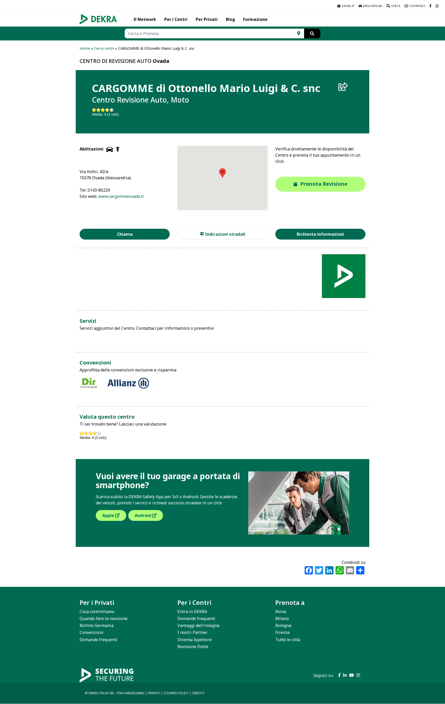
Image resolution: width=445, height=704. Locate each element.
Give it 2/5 (98, 110)
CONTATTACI (416, 6)
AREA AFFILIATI (372, 6)
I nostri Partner (192, 632)
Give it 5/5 (111, 110)
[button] (222, 173)
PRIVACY (154, 693)
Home (85, 48)
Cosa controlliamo (97, 611)
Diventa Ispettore (194, 639)
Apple (108, 515)
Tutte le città (287, 639)
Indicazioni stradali (224, 234)
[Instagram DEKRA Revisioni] (437, 6)
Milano (282, 618)
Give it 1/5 (94, 110)
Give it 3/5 (103, 110)
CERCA (395, 6)
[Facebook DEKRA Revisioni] (430, 6)
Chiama (125, 234)
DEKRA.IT (347, 6)
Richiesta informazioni (320, 234)
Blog (230, 19)
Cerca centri (104, 48)
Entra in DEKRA (192, 611)
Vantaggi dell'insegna (198, 625)
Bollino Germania (97, 625)
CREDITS (198, 693)
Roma (280, 611)
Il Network (144, 19)
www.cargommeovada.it (121, 196)
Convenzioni (92, 632)
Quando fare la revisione (103, 618)
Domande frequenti (98, 639)
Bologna (283, 625)
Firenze (282, 632)
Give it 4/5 (107, 110)
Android (143, 515)
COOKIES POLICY (176, 693)
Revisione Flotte (192, 646)
